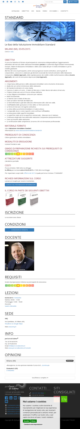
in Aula (11, 52)
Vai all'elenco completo (39, 378)
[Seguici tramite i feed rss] (19, 1)
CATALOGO (15, 11)
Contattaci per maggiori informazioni (21, 185)
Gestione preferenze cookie (16, 414)
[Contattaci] (23, 1)
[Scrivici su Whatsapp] (45, 393)
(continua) (45, 365)
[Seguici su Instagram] (15, 1)
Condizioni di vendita (19, 230)
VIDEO (45, 11)
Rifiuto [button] (33, 421)
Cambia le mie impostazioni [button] (33, 424)
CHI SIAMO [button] (53, 11)
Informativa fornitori (14, 409)
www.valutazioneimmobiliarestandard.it (29, 130)
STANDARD (17, 298)
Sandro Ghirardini (10, 306)
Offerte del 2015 (29, 173)
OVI (32, 11)
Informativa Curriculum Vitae (16, 411)
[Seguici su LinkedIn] (7, 1)
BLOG (38, 11)
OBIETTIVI (25, 11)
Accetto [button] (26, 421)
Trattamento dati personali (16, 405)
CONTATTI (64, 11)
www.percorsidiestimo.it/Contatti (19, 348)
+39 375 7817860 (38, 393)
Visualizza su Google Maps (14, 324)
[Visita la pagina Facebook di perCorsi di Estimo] (3, 1)
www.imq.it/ (12, 327)
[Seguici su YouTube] (11, 1)
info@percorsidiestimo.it (17, 346)
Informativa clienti (13, 407)
